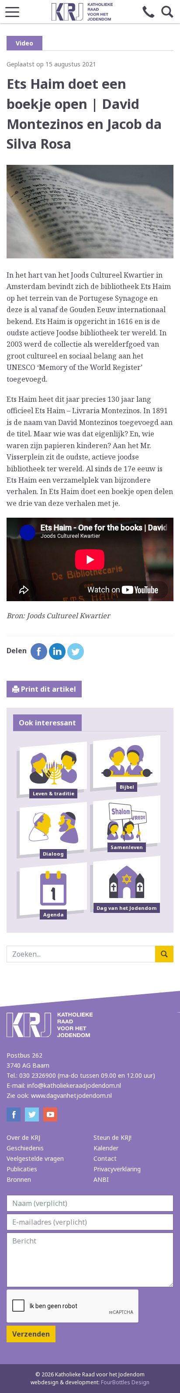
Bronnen (19, 1179)
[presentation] (73, 1306)
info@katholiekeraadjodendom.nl (74, 1085)
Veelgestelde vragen (35, 1158)
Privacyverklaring (117, 1169)
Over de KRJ (23, 1137)
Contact (105, 1158)
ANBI (101, 1179)
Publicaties (22, 1169)
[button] (12, 9)
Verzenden (31, 1334)
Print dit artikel (47, 689)
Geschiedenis (25, 1148)
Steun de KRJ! (112, 1137)
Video (24, 43)
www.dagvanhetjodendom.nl (71, 1095)
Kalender (105, 1148)
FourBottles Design (90, 1382)
